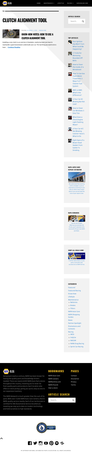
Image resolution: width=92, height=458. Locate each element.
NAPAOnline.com (82, 3)
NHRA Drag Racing (77, 343)
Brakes (72, 305)
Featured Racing (74, 291)
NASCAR (73, 340)
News (70, 320)
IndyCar (73, 337)
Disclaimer (75, 379)
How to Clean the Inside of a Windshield (78, 67)
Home (39, 3)
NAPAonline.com (54, 382)
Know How (42, 30)
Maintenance (48, 3)
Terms (73, 385)
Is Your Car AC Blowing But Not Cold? (79, 101)
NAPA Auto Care (74, 311)
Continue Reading (14, 47)
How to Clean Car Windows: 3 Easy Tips (78, 110)
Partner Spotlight (74, 323)
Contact (74, 376)
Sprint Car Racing (76, 347)
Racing (69, 3)
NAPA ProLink (53, 385)
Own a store (53, 388)
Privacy (73, 382)
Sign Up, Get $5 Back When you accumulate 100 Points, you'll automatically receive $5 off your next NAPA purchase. (77, 227)
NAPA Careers (53, 379)
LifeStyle (60, 3)
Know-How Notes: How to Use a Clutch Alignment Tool (37, 36)
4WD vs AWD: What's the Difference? (77, 92)
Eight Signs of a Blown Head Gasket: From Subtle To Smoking (78, 145)
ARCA (72, 334)
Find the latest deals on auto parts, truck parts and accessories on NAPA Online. (77, 262)
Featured (71, 287)
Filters (72, 308)
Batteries (73, 302)
